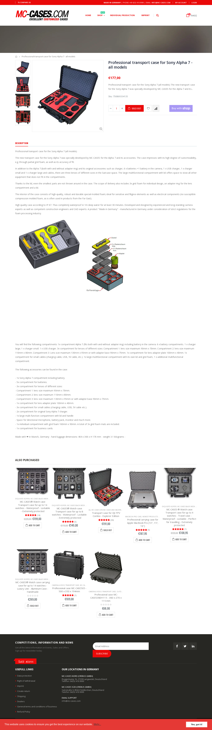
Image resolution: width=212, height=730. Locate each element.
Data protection (24, 675)
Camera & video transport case (65, 585)
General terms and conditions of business (37, 706)
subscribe (102, 653)
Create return (23, 691)
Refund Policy (23, 711)
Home (16, 57)
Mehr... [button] (97, 724)
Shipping (21, 696)
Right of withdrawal (26, 680)
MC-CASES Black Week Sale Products (46, 499)
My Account (181, 2)
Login (194, 2)
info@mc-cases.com (161, 2)
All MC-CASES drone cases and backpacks (106, 510)
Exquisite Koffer (22, 499)
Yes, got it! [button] (196, 724)
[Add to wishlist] (148, 108)
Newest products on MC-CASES (155, 516)
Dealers (21, 701)
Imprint (20, 686)
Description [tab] (21, 143)
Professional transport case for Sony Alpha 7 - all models (150, 65)
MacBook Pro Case (133, 516)
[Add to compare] (156, 108)
